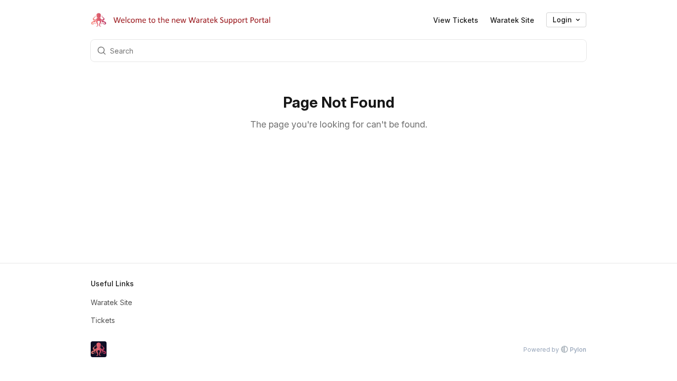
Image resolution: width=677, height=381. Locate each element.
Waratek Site (512, 20)
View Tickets (455, 20)
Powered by (554, 349)
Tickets (103, 320)
